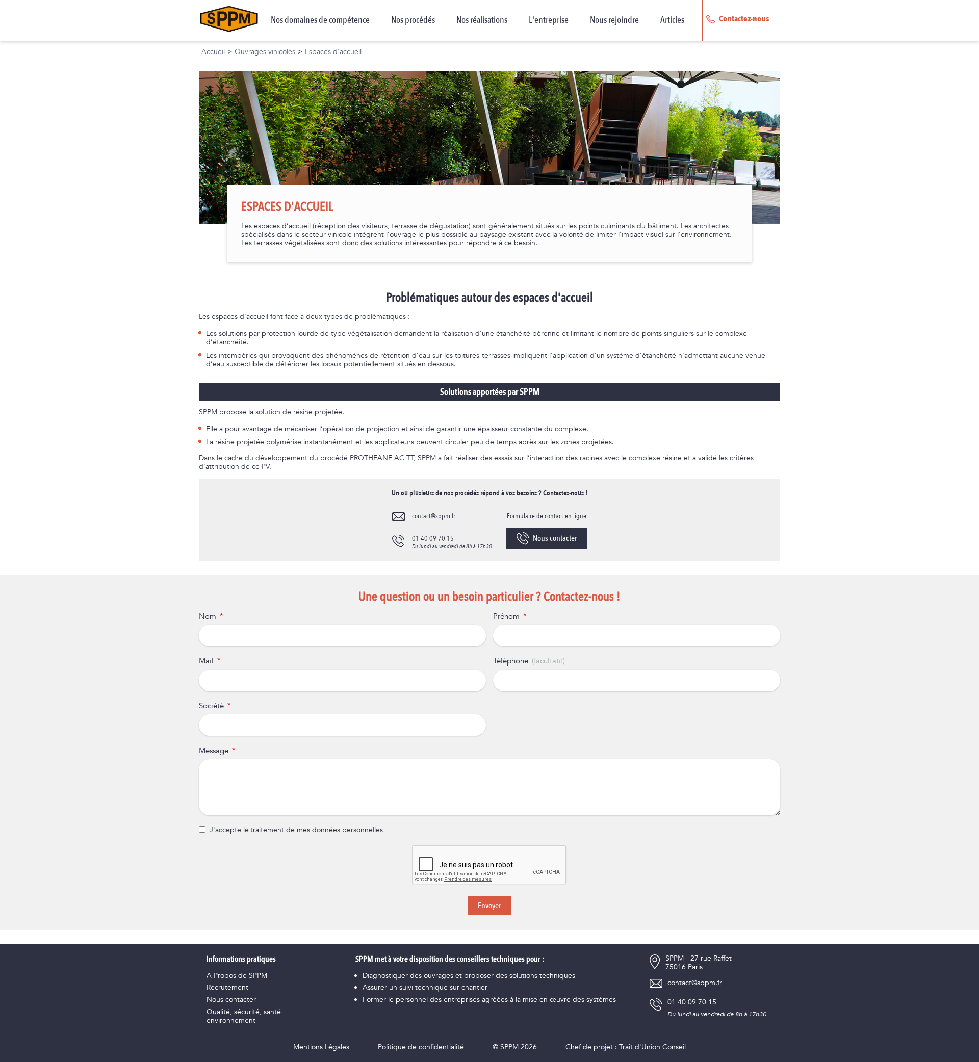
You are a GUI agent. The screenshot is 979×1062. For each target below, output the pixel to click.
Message (213, 751)
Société (211, 706)
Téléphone (510, 661)
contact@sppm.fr (433, 516)
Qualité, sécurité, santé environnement (244, 1016)
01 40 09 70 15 (433, 538)
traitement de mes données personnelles (316, 830)
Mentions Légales (321, 1047)
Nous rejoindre (614, 20)
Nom (207, 616)
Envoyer (489, 905)
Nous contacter (555, 538)
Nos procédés (413, 20)
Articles (672, 20)
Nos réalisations (481, 20)
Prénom (506, 616)
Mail (206, 661)
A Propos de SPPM (237, 976)
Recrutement (227, 988)
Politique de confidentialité (421, 1047)
